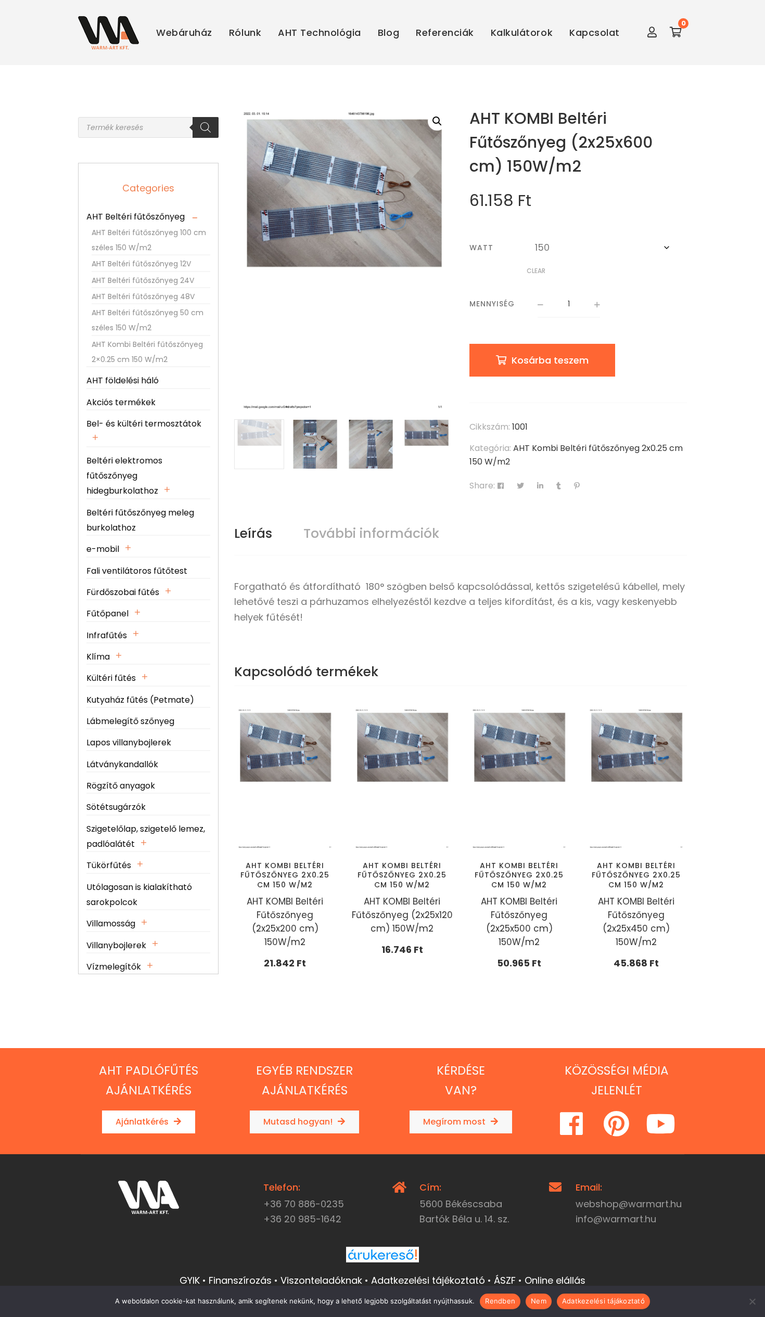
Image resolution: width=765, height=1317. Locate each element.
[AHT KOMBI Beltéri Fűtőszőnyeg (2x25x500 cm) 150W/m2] (519, 778)
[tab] (253, 534)
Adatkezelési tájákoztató (603, 1301)
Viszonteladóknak (321, 1280)
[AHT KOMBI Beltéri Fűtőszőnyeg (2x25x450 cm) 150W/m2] (636, 778)
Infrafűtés (106, 635)
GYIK (190, 1280)
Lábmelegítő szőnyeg (130, 721)
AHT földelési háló (122, 380)
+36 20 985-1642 (302, 1218)
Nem (538, 1301)
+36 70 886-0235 (303, 1203)
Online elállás (555, 1280)
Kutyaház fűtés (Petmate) (140, 700)
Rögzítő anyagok (120, 786)
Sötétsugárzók (116, 807)
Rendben (500, 1301)
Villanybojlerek (116, 945)
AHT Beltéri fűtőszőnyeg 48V (143, 296)
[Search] (206, 127)
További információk (371, 533)
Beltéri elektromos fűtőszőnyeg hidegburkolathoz (124, 476)
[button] (437, 121)
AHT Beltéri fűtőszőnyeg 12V (141, 264)
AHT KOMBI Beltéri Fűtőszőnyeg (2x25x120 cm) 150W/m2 (402, 915)
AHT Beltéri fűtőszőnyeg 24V (143, 280)
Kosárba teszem (550, 360)
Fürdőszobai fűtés (122, 592)
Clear (536, 270)
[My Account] (652, 32)
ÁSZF (505, 1280)
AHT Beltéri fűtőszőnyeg (135, 217)
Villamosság (110, 923)
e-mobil (102, 549)
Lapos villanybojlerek (128, 742)
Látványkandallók (122, 764)
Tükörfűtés (108, 865)
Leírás (253, 533)
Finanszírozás (240, 1280)
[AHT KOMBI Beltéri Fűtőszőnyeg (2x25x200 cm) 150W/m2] (285, 778)
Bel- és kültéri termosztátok (143, 424)
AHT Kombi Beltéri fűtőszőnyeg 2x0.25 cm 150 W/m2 (284, 874)
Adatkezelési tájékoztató (428, 1280)
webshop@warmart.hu (629, 1203)
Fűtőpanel (107, 613)
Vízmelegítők (113, 967)
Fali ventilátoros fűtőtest (136, 571)
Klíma (98, 657)
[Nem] (752, 1301)
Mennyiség (492, 304)
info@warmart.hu (616, 1218)
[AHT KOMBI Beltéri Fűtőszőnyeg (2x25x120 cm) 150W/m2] (402, 778)
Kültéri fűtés (111, 678)
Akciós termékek (121, 402)
